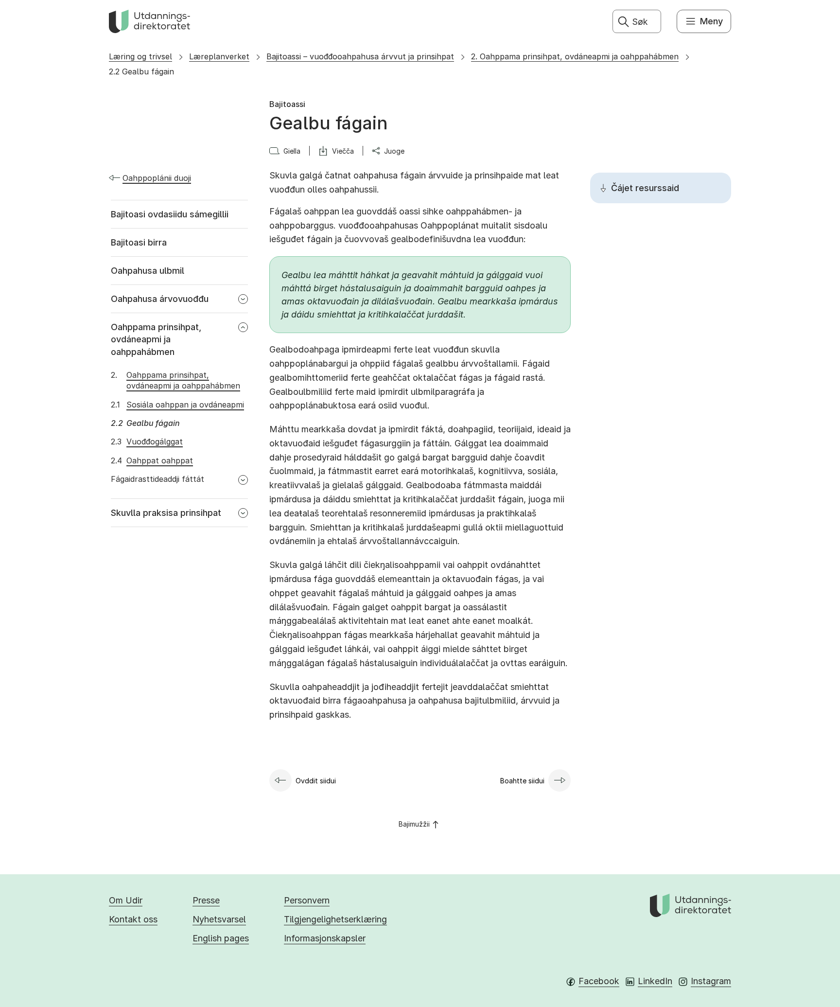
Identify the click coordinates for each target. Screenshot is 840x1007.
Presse (206, 900)
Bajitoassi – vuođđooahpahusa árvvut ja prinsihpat (360, 56)
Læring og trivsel (140, 56)
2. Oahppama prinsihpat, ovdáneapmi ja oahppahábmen (575, 56)
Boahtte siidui (522, 781)
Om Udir (125, 900)
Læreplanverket (219, 56)
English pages (220, 938)
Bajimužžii (414, 824)
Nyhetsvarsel (219, 919)
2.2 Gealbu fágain (141, 71)
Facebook (598, 981)
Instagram (711, 981)
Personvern (307, 900)
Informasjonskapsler (325, 938)
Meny (711, 21)
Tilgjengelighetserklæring (335, 919)
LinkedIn (655, 981)
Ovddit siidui (316, 781)
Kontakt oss (133, 919)
